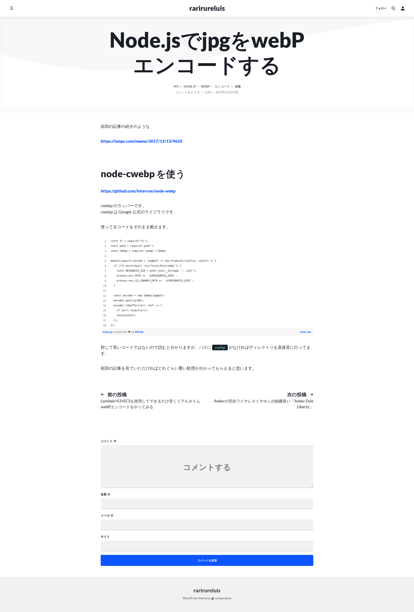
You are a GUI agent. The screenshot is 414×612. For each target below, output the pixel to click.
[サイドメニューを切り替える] (11, 8)
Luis (208, 92)
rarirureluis (207, 8)
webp (205, 86)
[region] (207, 283)
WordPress (190, 598)
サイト (105, 536)
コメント (108, 441)
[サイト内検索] (393, 8)
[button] (402, 8)
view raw (305, 331)
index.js (108, 331)
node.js (190, 86)
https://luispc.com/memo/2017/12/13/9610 (141, 141)
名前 (105, 494)
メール (107, 515)
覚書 (238, 86)
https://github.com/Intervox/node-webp (138, 190)
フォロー (381, 8)
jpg (176, 86)
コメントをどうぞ (188, 93)
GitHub (139, 331)
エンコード (222, 86)
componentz (222, 598)
